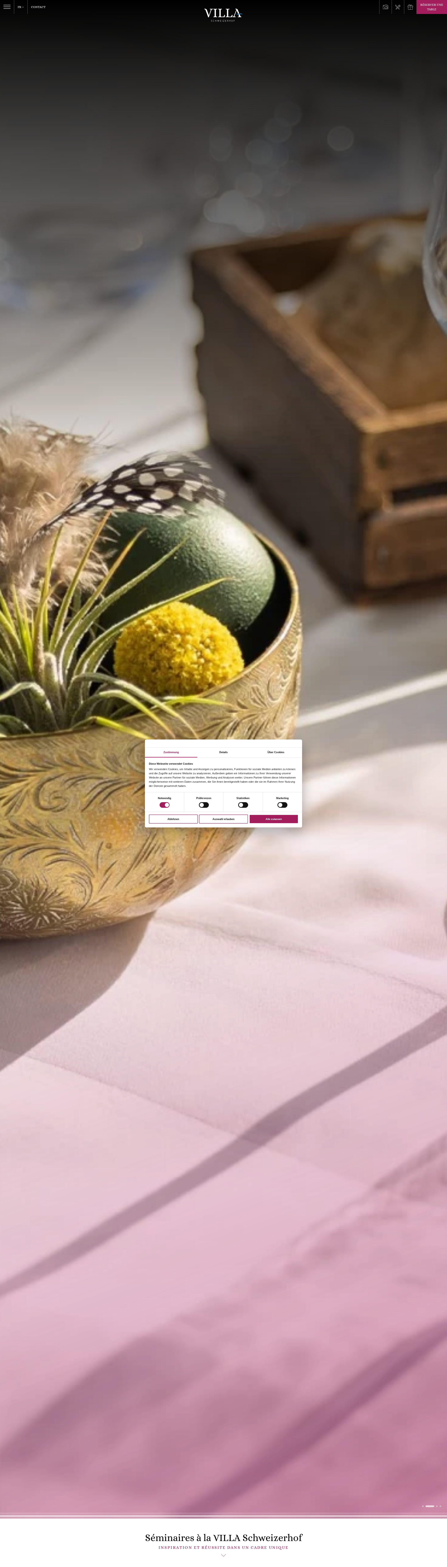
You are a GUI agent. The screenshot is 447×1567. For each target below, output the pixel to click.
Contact (38, 7)
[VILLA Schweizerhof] (223, 15)
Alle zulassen (274, 819)
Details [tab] (223, 752)
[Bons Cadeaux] (410, 7)
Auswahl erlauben (223, 819)
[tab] (423, 1506)
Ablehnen (173, 819)
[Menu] (398, 7)
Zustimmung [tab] (171, 752)
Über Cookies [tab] (276, 752)
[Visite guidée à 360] (385, 7)
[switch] (204, 805)
